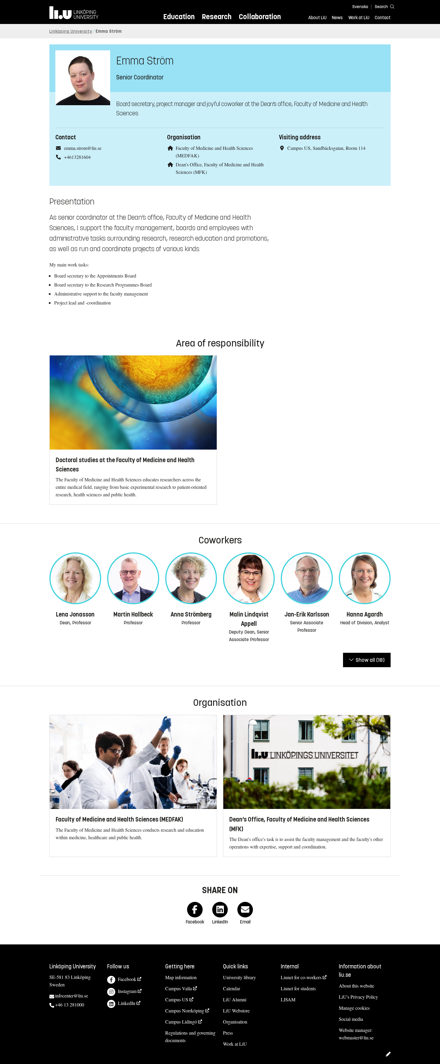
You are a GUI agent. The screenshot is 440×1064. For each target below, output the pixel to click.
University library (239, 977)
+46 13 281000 (69, 1004)
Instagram (127, 991)
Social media (351, 1019)
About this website (356, 985)
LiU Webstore (236, 1010)
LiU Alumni (234, 999)
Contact (383, 17)
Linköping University (70, 31)
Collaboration (260, 16)
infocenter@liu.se (71, 995)
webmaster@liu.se (356, 1037)
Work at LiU (358, 17)
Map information (181, 977)
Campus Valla (178, 988)
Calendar (231, 988)
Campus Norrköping (184, 1010)
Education (179, 16)
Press (228, 1033)
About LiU (317, 17)
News (337, 17)
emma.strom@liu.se (82, 148)
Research (216, 16)
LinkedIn (126, 1003)
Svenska (360, 6)
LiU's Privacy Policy (358, 997)
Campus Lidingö (181, 1021)
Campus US (176, 999)
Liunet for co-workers (301, 977)
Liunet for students (298, 988)
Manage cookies (354, 1008)
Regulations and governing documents (190, 1036)
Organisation (235, 1021)
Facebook (127, 979)
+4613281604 (77, 157)
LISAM (288, 999)
